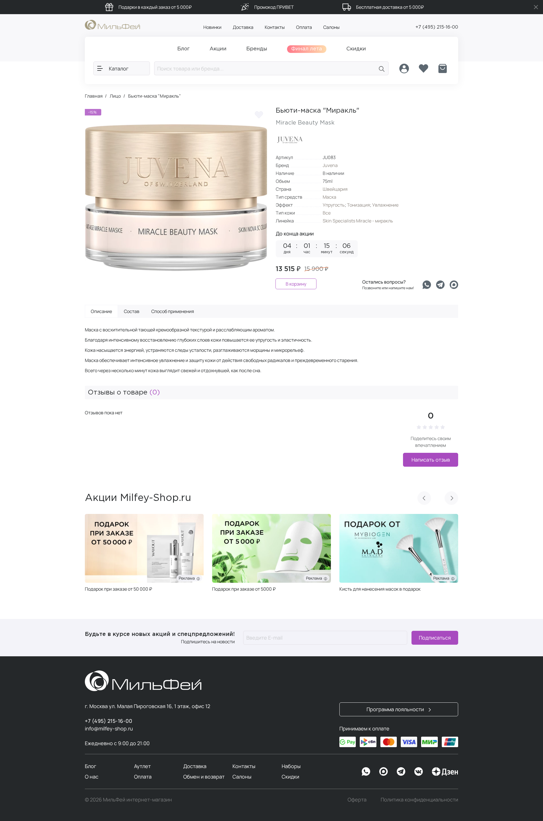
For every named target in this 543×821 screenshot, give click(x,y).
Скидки (290, 776)
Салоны (331, 27)
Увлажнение (385, 205)
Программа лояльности (396, 709)
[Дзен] (444, 771)
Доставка (243, 27)
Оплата (304, 27)
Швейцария (335, 189)
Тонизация (358, 205)
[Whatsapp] (427, 284)
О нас (91, 776)
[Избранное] (423, 68)
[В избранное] (259, 114)
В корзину (296, 284)
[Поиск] (382, 68)
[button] (424, 498)
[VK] (418, 771)
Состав (131, 311)
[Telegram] (440, 284)
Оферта (357, 799)
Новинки (212, 27)
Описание (101, 311)
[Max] (383, 771)
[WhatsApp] (366, 771)
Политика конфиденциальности (419, 799)
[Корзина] (443, 68)
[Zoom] (257, 278)
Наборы (291, 766)
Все (327, 213)
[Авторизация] (404, 68)
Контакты (275, 27)
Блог (90, 766)
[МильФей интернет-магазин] (112, 24)
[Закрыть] (536, 7)
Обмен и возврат (204, 776)
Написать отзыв (430, 459)
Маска (329, 197)
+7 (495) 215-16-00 (436, 27)
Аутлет (142, 766)
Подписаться (435, 637)
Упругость (334, 205)
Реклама (188, 578)
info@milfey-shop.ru (109, 728)
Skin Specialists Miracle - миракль (358, 221)
